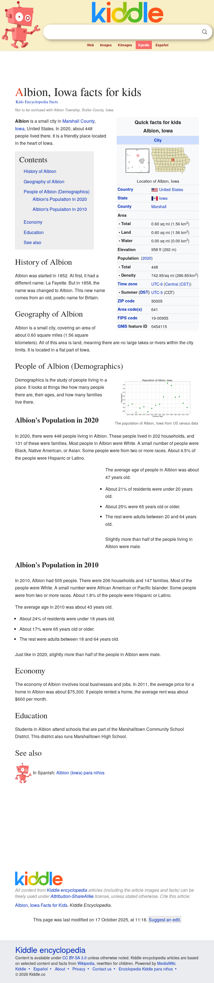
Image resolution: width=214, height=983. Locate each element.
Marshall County (78, 121)
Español (161, 44)
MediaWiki (166, 963)
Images (106, 44)
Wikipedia (85, 963)
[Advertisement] (107, 66)
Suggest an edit (164, 919)
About (60, 969)
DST (144, 292)
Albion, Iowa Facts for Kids (41, 905)
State (123, 198)
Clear (193, 32)
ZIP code (126, 300)
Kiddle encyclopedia (67, 890)
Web (90, 44)
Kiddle (20, 969)
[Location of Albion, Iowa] (158, 160)
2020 (146, 258)
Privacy (78, 969)
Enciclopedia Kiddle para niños (146, 969)
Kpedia (143, 44)
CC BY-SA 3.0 (74, 957)
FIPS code (127, 318)
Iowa (163, 198)
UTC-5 (157, 292)
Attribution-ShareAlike (72, 896)
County (125, 206)
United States (171, 189)
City (158, 140)
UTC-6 (157, 284)
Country (125, 189)
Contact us (102, 969)
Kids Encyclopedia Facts (37, 101)
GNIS (122, 326)
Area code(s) (130, 309)
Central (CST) (177, 284)
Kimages (125, 44)
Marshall (158, 206)
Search (204, 32)
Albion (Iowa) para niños (80, 772)
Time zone (127, 283)
